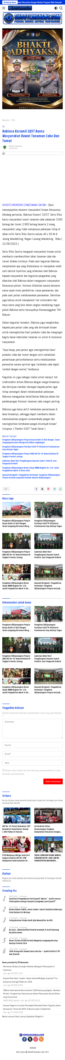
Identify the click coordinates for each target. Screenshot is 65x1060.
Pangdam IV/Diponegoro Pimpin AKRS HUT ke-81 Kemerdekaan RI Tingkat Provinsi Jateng (30, 455)
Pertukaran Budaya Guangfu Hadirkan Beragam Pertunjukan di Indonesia (29, 968)
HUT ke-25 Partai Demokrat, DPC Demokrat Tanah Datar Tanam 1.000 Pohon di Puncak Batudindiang (16, 829)
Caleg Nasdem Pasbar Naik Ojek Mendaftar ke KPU (31, 920)
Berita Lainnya (8, 1016)
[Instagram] (35, 1039)
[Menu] (4, 8)
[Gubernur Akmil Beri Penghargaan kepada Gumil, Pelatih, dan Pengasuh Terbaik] (48, 541)
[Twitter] (30, 1039)
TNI (3, 126)
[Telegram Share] (54, 489)
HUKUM (33, 1048)
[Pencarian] (61, 8)
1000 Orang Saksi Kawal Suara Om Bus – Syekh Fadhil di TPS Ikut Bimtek (34, 952)
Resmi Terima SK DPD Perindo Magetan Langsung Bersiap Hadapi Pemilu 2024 (33, 942)
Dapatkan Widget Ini (35, 1016)
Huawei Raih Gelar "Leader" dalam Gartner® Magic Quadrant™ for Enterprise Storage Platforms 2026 (30, 980)
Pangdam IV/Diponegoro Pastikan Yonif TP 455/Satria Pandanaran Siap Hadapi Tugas (30, 448)
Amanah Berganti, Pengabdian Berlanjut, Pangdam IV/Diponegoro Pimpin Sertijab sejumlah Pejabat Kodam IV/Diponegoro (31, 476)
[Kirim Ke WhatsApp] (60, 489)
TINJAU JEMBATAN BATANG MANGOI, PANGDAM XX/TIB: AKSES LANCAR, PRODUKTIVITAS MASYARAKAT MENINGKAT (47, 858)
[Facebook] (24, 1039)
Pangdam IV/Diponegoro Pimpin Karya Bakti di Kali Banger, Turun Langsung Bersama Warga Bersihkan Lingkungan (31, 441)
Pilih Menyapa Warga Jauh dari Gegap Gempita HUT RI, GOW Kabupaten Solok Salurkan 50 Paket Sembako (16, 858)
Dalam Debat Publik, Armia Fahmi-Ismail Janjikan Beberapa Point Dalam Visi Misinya (35, 911)
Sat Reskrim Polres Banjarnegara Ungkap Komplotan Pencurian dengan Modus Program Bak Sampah (47, 829)
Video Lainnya (20, 1016)
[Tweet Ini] (42, 489)
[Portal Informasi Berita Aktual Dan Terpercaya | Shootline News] (19, 8)
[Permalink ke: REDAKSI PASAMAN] (4, 147)
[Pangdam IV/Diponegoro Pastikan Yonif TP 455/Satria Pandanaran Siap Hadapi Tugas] (48, 510)
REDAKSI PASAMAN (15, 146)
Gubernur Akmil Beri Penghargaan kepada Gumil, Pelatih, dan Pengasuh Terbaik (29, 462)
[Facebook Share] (36, 489)
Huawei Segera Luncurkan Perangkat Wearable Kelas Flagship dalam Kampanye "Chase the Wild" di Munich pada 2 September (32, 1007)
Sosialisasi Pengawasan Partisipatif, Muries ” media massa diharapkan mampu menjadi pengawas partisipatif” (35, 900)
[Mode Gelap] (56, 8)
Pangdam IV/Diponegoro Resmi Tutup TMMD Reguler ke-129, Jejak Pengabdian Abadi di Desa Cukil (30, 469)
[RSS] (41, 1039)
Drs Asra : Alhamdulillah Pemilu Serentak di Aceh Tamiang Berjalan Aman (34, 931)
